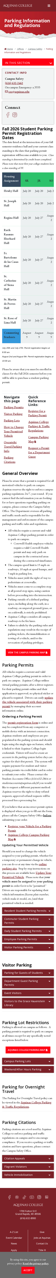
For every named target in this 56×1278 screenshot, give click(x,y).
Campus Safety (35, 49)
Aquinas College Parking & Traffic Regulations (39, 426)
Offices (20, 49)
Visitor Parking (13, 414)
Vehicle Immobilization (18, 1174)
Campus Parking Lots (17, 1061)
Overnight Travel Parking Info (13, 446)
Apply (14, 1250)
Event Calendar (14, 1237)
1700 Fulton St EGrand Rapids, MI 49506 (28, 1213)
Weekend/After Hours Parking (22, 1069)
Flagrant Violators (15, 1166)
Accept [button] (28, 1270)
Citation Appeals (14, 1158)
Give (42, 1232)
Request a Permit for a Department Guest (39, 452)
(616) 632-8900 (28, 1218)
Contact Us (42, 1243)
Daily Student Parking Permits (23, 931)
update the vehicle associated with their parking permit (27, 702)
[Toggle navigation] (51, 63)
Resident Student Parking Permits (25, 910)
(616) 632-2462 (14, 83)
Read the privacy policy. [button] (36, 1263)
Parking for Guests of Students (23, 972)
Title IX (42, 1250)
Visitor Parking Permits (18, 947)
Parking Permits (14, 407)
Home (10, 49)
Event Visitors (12, 993)
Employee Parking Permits (20, 939)
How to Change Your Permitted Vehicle (14, 431)
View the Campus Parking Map (26, 652)
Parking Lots (12, 420)
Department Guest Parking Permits (21, 983)
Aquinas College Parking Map (26, 1050)
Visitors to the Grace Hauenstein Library (24, 1003)
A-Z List (14, 1232)
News (14, 1243)
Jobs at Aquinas (42, 1237)
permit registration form (23, 722)
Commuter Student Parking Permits (21, 920)
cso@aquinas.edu (18, 91)
